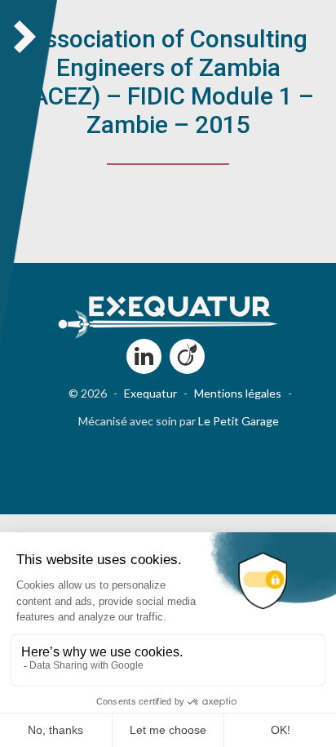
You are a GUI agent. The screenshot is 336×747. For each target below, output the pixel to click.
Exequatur (150, 393)
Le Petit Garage (238, 421)
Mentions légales (237, 393)
